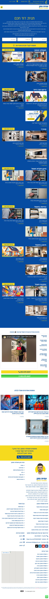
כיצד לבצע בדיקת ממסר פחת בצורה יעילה (37, 182)
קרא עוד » (46, 416)
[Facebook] (46, 546)
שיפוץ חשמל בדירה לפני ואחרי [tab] (43, 345)
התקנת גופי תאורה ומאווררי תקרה (40, 518)
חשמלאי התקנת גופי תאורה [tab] (43, 350)
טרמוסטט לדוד (43, 259)
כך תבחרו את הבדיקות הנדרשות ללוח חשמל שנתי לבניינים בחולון (38, 412)
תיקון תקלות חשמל (44, 509)
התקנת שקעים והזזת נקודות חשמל (40, 515)
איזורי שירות (45, 551)
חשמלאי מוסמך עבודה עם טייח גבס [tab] (43, 366)
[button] (2, 7)
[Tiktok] (36, 546)
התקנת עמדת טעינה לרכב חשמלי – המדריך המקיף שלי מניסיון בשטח (37, 299)
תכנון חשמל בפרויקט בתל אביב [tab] (44, 360)
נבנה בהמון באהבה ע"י (30, 591)
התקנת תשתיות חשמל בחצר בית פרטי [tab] (43, 354)
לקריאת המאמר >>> (44, 68)
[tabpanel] (19, 349)
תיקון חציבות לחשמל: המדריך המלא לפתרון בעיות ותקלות (14, 299)
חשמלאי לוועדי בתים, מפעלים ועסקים (40, 529)
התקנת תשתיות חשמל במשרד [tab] (43, 340)
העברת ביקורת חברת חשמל (42, 524)
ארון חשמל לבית (43, 221)
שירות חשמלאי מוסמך (42, 503)
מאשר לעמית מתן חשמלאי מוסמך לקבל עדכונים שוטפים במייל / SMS (38, 42)
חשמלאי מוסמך (37, 588)
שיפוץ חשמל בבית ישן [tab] (44, 336)
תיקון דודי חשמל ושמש (43, 521)
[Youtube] (43, 546)
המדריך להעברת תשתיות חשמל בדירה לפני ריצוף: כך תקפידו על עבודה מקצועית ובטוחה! (36, 64)
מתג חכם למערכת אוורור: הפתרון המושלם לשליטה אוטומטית (37, 161)
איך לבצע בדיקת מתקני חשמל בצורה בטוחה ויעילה (13, 104)
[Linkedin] (40, 546)
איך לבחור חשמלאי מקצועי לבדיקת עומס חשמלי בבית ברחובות (13, 412)
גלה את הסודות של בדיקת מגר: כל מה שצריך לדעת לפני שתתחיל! (36, 104)
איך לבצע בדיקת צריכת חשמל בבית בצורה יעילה (37, 277)
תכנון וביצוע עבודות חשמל (42, 507)
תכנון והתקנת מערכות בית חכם (41, 527)
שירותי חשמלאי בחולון (42, 83)
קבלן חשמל (21, 503)
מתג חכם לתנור (43, 143)
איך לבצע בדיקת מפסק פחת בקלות (39, 200)
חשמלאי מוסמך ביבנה (18, 64)
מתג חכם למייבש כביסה (18, 143)
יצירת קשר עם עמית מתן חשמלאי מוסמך (37, 533)
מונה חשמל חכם (20, 259)
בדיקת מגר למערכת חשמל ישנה (39, 123)
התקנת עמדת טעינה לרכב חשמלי (40, 512)
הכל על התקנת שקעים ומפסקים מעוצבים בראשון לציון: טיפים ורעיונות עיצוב (37, 437)
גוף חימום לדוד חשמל (42, 318)
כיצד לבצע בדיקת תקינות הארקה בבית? (14, 182)
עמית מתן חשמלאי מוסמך (17, 462)
